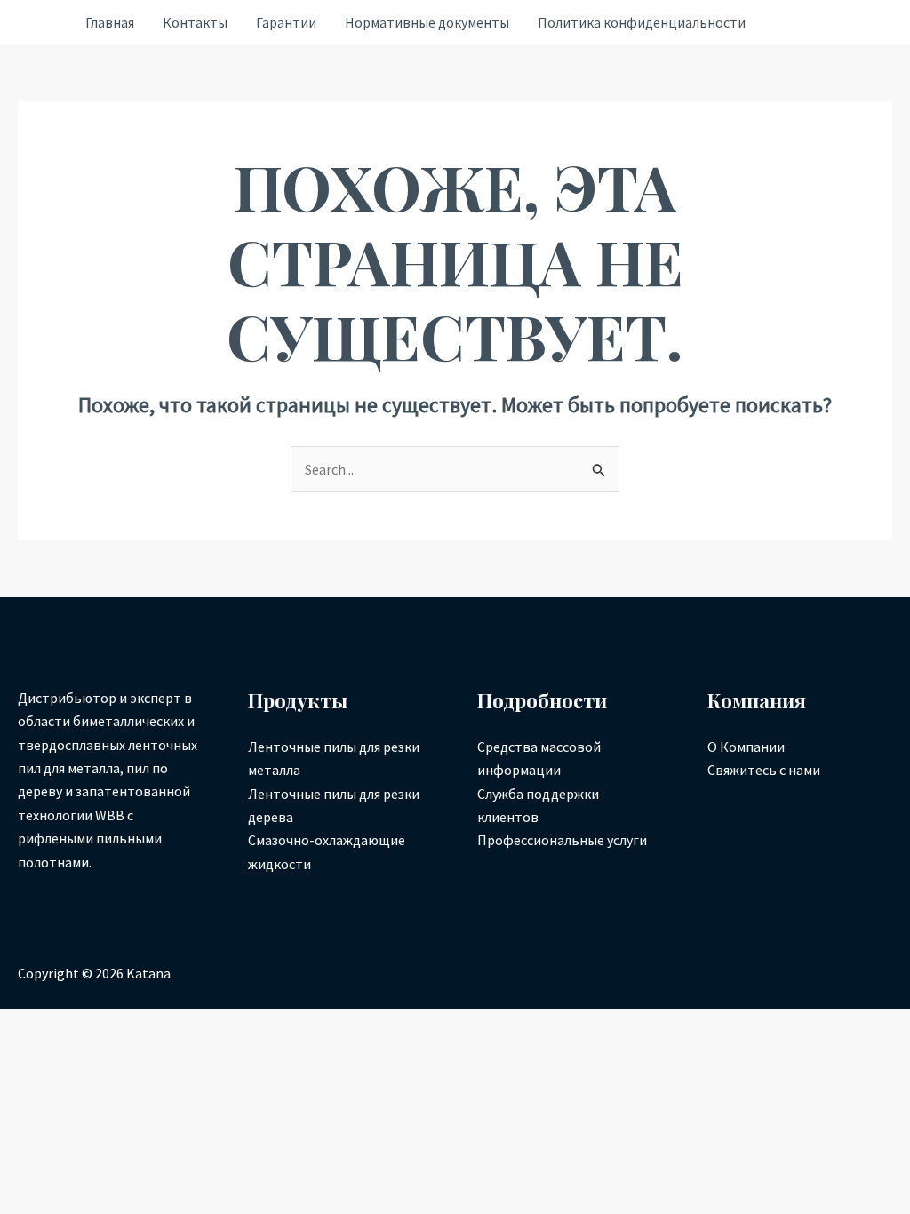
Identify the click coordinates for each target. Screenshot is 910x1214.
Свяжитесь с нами (763, 770)
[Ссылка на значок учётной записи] (42, 23)
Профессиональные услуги (562, 840)
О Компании (746, 746)
